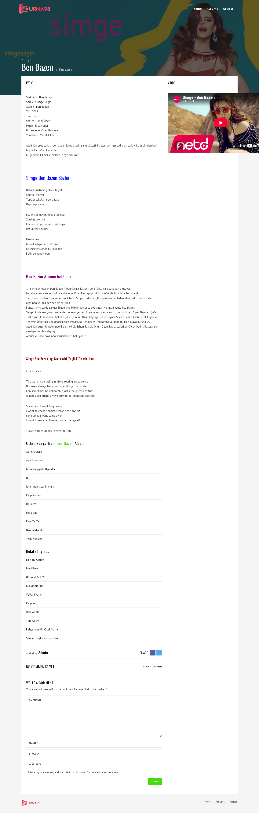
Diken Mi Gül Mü (36, 577)
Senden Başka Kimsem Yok (42, 638)
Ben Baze (41, 106)
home (197, 8)
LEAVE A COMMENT (152, 666)
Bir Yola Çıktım (35, 559)
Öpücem (31, 504)
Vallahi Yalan (34, 594)
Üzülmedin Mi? (35, 530)
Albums (212, 8)
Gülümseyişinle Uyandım (41, 469)
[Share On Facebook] (152, 652)
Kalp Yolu (32, 603)
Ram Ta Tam (33, 521)
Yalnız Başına (34, 539)
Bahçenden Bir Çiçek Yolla (42, 629)
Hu (27, 478)
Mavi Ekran (32, 568)
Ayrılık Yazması (35, 460)
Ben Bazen (65, 69)
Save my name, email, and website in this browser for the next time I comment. (74, 772)
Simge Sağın (44, 102)
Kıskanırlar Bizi (35, 586)
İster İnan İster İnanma (40, 486)
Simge (26, 59)
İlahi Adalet (33, 612)
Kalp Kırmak (33, 495)
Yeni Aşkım (32, 620)
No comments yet (40, 667)
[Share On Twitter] (159, 652)
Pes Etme (31, 512)
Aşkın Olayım (34, 451)
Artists (228, 8)
